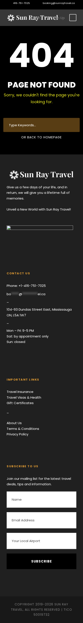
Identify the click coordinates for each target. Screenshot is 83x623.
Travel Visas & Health (24, 397)
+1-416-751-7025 (32, 285)
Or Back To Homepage (41, 137)
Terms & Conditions (23, 428)
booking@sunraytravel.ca (58, 3)
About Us (14, 423)
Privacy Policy (17, 434)
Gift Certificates (20, 403)
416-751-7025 (21, 3)
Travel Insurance (20, 391)
